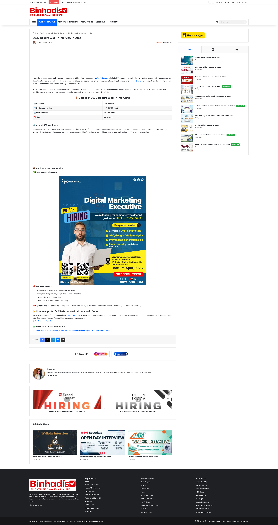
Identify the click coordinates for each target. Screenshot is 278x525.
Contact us (244, 521)
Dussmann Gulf (201, 485)
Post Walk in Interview (68, 22)
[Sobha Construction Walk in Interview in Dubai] (187, 99)
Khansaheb (89, 501)
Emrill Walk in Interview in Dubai (207, 125)
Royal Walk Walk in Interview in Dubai (47, 457)
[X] (33, 505)
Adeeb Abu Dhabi (202, 482)
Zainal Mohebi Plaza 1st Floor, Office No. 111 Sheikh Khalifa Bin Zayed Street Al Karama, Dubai (72, 330)
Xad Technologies (202, 488)
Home (33, 22)
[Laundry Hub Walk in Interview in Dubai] (150, 442)
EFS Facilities (145, 502)
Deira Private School (92, 508)
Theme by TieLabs (75, 521)
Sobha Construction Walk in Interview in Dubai (213, 96)
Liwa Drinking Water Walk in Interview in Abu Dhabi (214, 115)
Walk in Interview (103, 78)
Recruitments (87, 22)
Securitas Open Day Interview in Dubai (95, 457)
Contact (244, 2)
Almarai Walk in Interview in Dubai (208, 57)
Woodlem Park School (203, 512)
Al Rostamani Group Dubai (150, 505)
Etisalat (143, 509)
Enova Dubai (145, 488)
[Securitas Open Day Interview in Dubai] (102, 442)
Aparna (39, 42)
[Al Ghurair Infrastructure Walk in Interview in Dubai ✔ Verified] (187, 109)
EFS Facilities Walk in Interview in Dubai (214, 135)
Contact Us (113, 22)
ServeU (143, 485)
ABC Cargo (200, 492)
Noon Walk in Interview (93, 488)
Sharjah (139, 81)
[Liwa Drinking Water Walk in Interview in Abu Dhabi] (187, 118)
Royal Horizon (201, 478)
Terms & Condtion (233, 521)
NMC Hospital (145, 482)
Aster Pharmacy (202, 495)
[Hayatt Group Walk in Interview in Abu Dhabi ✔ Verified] (187, 147)
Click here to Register (43, 321)
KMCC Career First (202, 509)
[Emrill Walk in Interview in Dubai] (187, 128)
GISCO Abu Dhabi (147, 495)
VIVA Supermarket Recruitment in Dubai (210, 77)
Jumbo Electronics (202, 502)
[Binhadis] (48, 11)
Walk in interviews (47, 22)
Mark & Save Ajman (147, 499)
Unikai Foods (89, 505)
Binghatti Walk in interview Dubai (212, 86)
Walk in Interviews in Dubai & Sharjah (52, 33)
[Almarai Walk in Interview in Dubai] (187, 60)
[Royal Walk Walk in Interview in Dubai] (55, 442)
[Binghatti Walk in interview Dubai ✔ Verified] (187, 89)
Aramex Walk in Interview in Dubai (208, 67)
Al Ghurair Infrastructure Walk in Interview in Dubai (219, 106)
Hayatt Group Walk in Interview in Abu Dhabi (217, 144)
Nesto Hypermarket (147, 478)
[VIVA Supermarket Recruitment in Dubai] (187, 80)
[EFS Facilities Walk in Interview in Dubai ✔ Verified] (187, 138)
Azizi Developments (92, 495)
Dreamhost (99, 521)
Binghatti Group (90, 491)
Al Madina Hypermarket (204, 505)
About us (219, 2)
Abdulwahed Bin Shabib (93, 498)
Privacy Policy (235, 2)
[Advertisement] (98, 61)
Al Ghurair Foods (146, 512)
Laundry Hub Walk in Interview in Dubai (73, 2)
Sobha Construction (92, 484)
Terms (227, 2)
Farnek (143, 492)
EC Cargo (199, 499)
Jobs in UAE (100, 22)
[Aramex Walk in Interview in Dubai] (187, 70)
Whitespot (88, 511)
